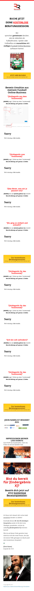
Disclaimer (27, 586)
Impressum (6, 586)
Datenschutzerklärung (16, 586)
